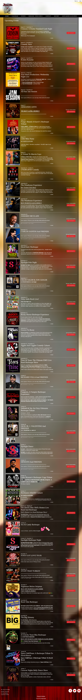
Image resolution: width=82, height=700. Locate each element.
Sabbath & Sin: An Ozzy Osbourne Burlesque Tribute (34, 409)
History (56, 16)
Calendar (15, 16)
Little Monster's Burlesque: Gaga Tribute (36, 477)
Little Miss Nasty (27, 139)
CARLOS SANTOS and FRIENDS (35, 231)
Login (80, 1)
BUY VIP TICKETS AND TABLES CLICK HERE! (37, 639)
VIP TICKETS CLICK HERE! (27, 495)
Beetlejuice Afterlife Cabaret (32, 493)
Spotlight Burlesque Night (31, 540)
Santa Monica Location (69, 16)
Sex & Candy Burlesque (30, 524)
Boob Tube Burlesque (29, 602)
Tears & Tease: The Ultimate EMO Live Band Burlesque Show (36, 361)
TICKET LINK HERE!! (30, 111)
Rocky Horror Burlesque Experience (35, 314)
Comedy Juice (26, 44)
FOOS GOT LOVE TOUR (31, 555)
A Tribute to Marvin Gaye (31, 154)
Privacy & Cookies (41, 696)
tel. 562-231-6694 (75, 3)
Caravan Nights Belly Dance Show (34, 670)
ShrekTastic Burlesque (29, 247)
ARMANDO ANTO (29, 107)
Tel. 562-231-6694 (5, 689)
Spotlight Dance (27, 446)
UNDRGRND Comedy (30, 170)
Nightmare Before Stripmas (31, 586)
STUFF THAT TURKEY (30, 571)
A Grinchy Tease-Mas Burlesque (33, 635)
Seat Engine (43, 698)
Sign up (76, 1)
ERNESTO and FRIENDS (31, 462)
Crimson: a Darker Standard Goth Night (36, 29)
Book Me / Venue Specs (35, 16)
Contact (48, 16)
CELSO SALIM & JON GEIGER (34, 280)
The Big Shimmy (27, 617)
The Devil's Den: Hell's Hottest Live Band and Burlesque (35, 508)
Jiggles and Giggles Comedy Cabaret (35, 345)
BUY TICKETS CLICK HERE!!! (31, 203)
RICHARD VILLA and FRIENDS (34, 377)
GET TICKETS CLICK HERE (27, 141)
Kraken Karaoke (27, 60)
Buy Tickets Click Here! (28, 187)
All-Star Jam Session (29, 91)
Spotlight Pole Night (29, 262)
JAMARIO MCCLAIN (30, 216)
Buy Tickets (71, 111)
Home (7, 16)
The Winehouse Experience (31, 185)
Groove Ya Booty (27, 330)
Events (23, 16)
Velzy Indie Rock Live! (30, 299)
